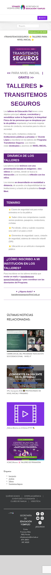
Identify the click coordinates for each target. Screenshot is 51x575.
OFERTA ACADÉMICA (32, 496)
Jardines (11, 478)
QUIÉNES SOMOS (13, 496)
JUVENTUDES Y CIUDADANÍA (23, 498)
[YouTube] (37, 518)
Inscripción (12, 476)
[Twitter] (42, 513)
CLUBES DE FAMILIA (18, 501)
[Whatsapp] (39, 522)
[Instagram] (42, 518)
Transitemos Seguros (16, 484)
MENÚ (43, 18)
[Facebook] (37, 513)
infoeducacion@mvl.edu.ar (29, 537)
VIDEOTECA (35, 501)
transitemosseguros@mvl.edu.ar (25, 295)
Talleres (11, 481)
